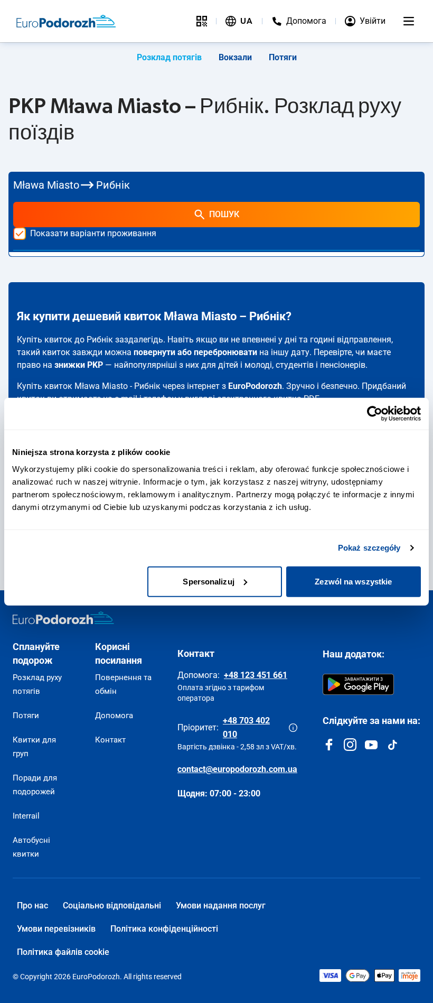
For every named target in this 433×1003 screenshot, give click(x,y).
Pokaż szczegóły (369, 547)
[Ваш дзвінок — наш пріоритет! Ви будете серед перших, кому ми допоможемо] (293, 727)
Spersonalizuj (208, 581)
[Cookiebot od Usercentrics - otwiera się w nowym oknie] (374, 414)
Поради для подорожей (35, 784)
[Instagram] (350, 744)
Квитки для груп (34, 746)
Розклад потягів (169, 57)
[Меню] (408, 21)
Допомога (114, 715)
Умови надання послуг (221, 905)
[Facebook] (329, 744)
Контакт (110, 740)
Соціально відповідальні (112, 905)
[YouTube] (371, 744)
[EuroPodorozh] (63, 617)
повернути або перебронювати (195, 352)
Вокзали (235, 57)
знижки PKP (78, 365)
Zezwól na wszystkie (353, 581)
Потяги (283, 57)
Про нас (32, 905)
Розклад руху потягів (37, 684)
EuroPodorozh (255, 386)
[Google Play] (358, 684)
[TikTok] (392, 744)
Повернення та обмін (123, 684)
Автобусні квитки (31, 847)
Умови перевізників (56, 929)
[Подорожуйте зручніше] (201, 21)
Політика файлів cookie (63, 952)
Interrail (26, 816)
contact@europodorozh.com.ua (237, 769)
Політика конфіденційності (164, 929)
